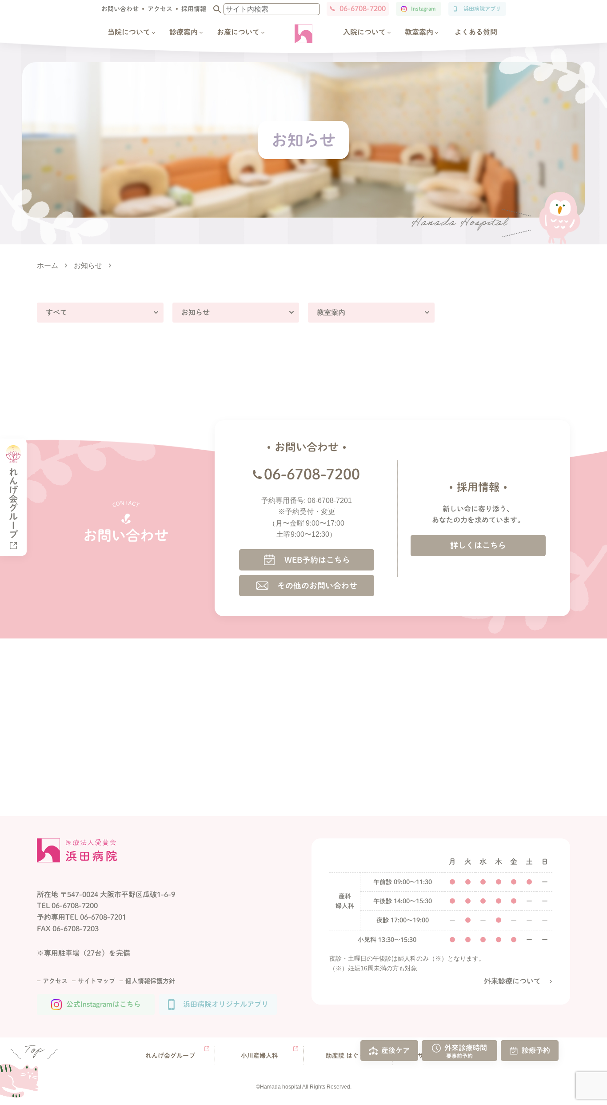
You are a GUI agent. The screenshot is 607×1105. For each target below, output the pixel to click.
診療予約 (536, 1049)
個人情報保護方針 (150, 981)
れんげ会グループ (170, 1056)
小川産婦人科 (259, 1056)
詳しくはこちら (478, 545)
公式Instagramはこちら (103, 1004)
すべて (56, 312)
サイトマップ (96, 981)
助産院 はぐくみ (348, 1056)
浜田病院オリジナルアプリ (225, 1004)
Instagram (423, 8)
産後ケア (395, 1049)
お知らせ (195, 312)
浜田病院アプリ (482, 8)
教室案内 (331, 312)
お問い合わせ (120, 9)
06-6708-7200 (362, 8)
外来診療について (512, 981)
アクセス (160, 9)
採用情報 (193, 9)
